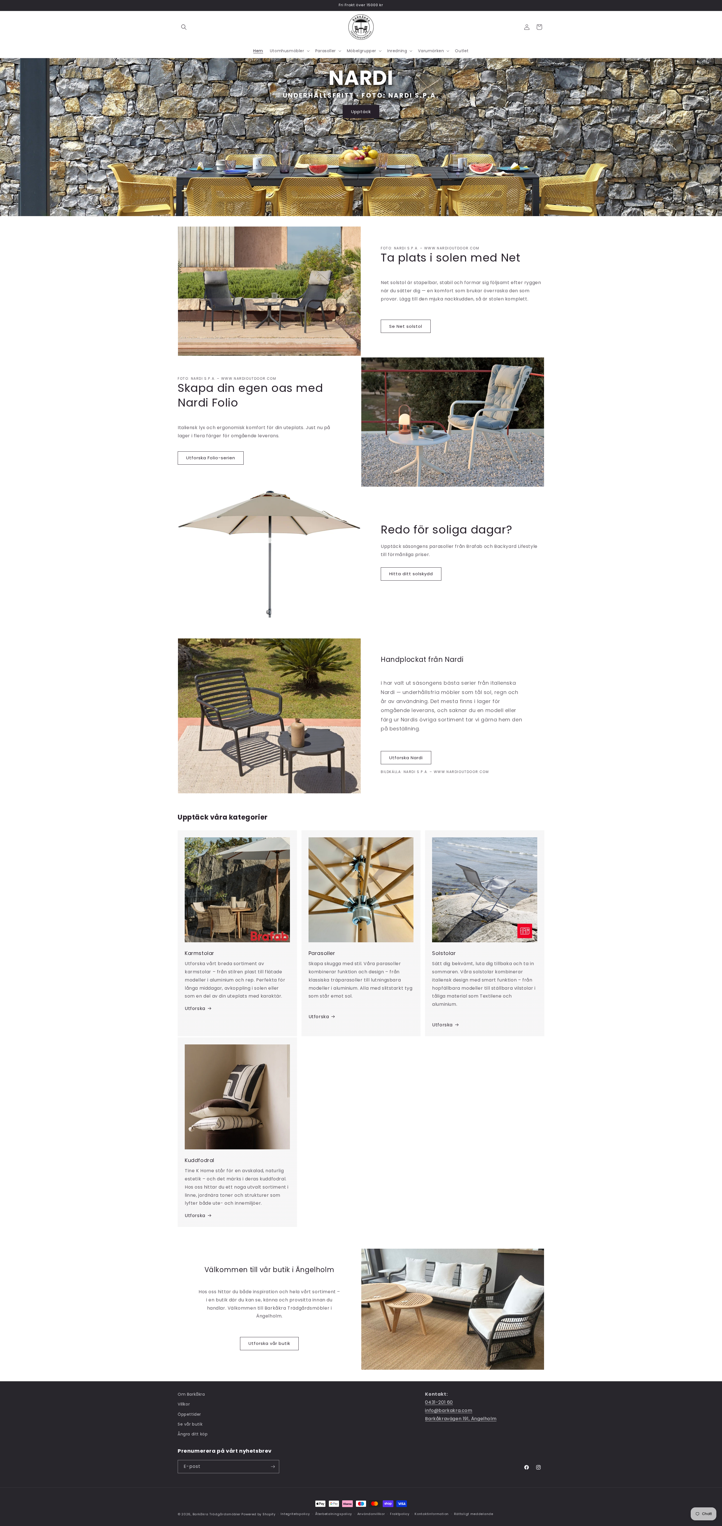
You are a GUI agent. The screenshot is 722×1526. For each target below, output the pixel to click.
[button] (184, 27)
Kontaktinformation (432, 1514)
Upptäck (361, 111)
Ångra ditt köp (193, 1434)
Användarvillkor (371, 1514)
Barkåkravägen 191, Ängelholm (460, 1418)
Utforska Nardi (406, 758)
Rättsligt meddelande (473, 1514)
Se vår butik (190, 1424)
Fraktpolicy (400, 1514)
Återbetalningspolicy (333, 1514)
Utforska (195, 1008)
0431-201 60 (439, 1402)
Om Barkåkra (191, 1394)
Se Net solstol (405, 326)
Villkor (184, 1404)
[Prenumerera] (273, 1466)
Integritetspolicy (295, 1514)
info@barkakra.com (448, 1410)
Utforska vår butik (269, 1343)
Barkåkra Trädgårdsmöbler (217, 1514)
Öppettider (189, 1414)
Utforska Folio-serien (210, 458)
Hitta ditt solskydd (411, 574)
